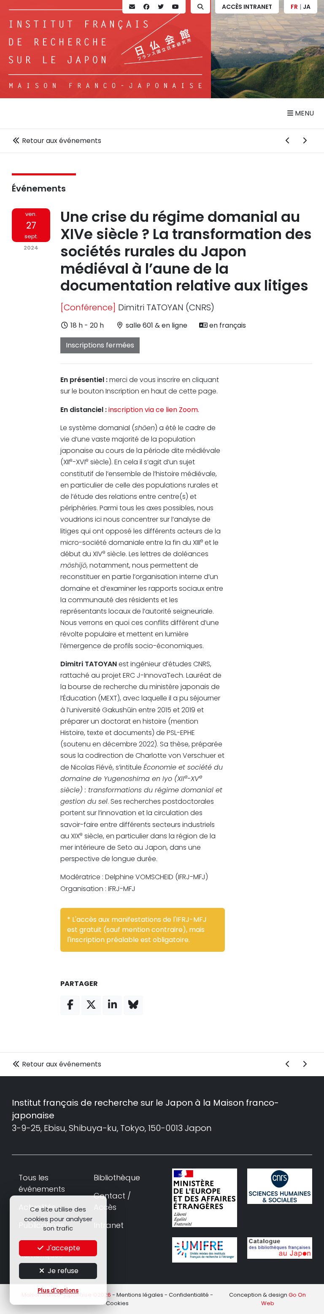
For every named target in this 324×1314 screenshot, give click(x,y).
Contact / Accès (112, 1201)
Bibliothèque (117, 1177)
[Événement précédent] (287, 141)
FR (294, 7)
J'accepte (62, 1248)
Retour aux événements (60, 140)
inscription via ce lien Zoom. (153, 410)
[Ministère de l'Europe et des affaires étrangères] (204, 1198)
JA (306, 7)
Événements (39, 188)
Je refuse (62, 1271)
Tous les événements (42, 1183)
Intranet (109, 1225)
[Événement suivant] (304, 141)
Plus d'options (58, 1291)
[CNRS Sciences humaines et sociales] (279, 1186)
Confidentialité (189, 1295)
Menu (303, 113)
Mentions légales (139, 1295)
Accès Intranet (247, 7)
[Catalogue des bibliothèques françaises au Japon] (279, 1248)
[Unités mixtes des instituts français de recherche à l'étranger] (204, 1250)
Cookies (117, 1303)
